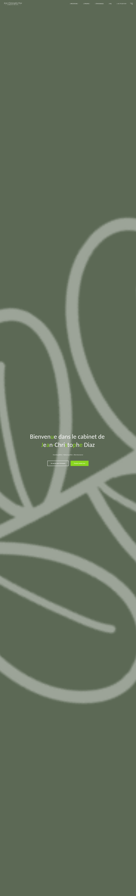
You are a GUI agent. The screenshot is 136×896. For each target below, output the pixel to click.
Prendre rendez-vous (79, 463)
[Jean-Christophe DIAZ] (13, 3)
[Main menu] (131, 4)
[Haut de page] (130, 890)
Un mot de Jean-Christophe (58, 463)
